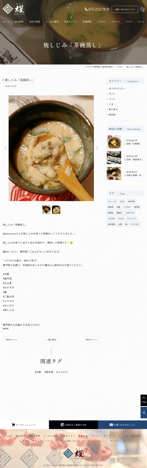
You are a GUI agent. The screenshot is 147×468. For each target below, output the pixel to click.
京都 (118, 207)
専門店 (136, 207)
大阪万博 (131, 201)
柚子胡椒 (111, 224)
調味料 (119, 212)
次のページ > (91, 339)
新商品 (110, 212)
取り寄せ (113, 109)
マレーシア (112, 201)
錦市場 (6, 328)
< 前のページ (11, 339)
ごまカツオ (129, 212)
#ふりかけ (62, 372)
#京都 (38, 372)
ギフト (112, 93)
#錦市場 (48, 372)
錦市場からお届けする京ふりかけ (21, 324)
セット (112, 98)
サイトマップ (117, 440)
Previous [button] (6, 148)
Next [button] (97, 148)
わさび (121, 218)
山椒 (120, 224)
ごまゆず (111, 218)
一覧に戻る (51, 339)
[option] (51, 148)
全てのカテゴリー (117, 88)
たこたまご (135, 224)
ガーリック (131, 218)
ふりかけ (127, 207)
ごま (111, 104)
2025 (122, 201)
